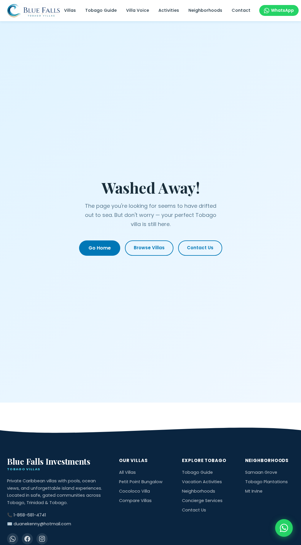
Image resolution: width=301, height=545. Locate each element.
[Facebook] (27, 538)
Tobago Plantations (266, 482)
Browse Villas (149, 248)
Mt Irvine (253, 491)
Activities (168, 10)
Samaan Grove (261, 472)
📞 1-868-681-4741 (26, 515)
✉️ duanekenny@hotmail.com (39, 524)
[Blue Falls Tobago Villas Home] (33, 11)
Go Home (99, 248)
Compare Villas (135, 501)
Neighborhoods (205, 10)
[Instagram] (42, 538)
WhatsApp (282, 10)
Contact (241, 10)
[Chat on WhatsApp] (284, 528)
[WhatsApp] (12, 538)
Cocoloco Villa (134, 491)
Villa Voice (137, 10)
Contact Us (200, 248)
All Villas (127, 472)
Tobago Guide (101, 10)
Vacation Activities (202, 482)
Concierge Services (202, 501)
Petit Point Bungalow (141, 482)
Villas (70, 10)
